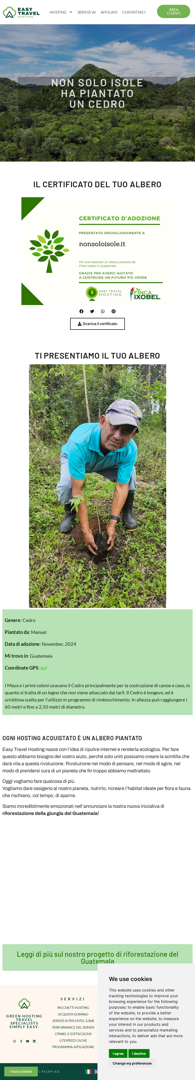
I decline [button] (139, 1053)
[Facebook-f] (21, 1041)
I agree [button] (118, 1053)
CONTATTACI (134, 12)
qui (43, 668)
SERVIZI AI (87, 12)
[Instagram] (14, 1041)
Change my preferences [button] (132, 1063)
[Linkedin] (34, 1041)
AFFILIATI (109, 12)
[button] (81, 311)
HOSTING (58, 12)
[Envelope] (27, 1041)
